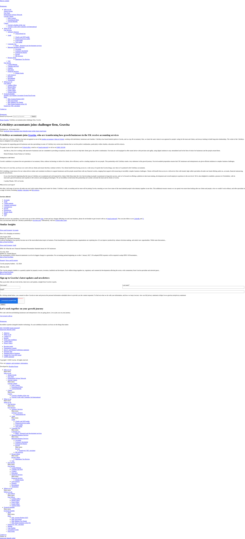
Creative (10, 68)
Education (11, 70)
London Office (12, 85)
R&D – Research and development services (28, 45)
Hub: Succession (13, 100)
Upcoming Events (22, 95)
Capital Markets (12, 64)
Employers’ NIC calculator (12, 106)
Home (2, 120)
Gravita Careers (8, 16)
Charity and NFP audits (22, 37)
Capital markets (8, 203)
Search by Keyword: (6, 116)
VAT (9, 61)
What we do (7, 28)
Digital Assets (19, 73)
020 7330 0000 (5, 328)
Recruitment (11, 78)
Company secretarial (10, 205)
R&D (5, 214)
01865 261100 (60, 147)
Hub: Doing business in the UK (17, 104)
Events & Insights (9, 94)
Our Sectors (7, 63)
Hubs (5, 97)
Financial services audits (22, 39)
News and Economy (6, 230)
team (41, 218)
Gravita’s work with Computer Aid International (22, 27)
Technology (11, 80)
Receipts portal (8, 346)
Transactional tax (20, 33)
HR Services (19, 56)
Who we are (7, 9)
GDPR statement (9, 357)
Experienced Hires (13, 20)
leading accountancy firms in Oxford (52, 139)
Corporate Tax (12, 44)
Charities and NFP (13, 66)
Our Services (8, 30)
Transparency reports (10, 348)
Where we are (8, 82)
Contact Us (7, 336)
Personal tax (7, 210)
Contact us (3, 109)
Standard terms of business (12, 353)
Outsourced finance (21, 52)
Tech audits (18, 42)
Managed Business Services (16, 47)
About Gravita (8, 11)
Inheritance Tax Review (22, 59)
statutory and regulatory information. (17, 363)
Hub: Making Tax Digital (15, 102)
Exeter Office (12, 90)
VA (5, 215)
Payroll (17, 54)
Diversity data (8, 351)
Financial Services (13, 71)
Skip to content (4, 1)
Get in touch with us (6, 316)
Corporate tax (8, 207)
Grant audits (19, 40)
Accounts (18, 49)
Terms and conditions (10, 340)
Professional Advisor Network (13, 14)
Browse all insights (5, 274)
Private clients (12, 57)
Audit (9, 35)
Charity (6, 23)
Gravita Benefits (13, 21)
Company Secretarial (21, 51)
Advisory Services (13, 32)
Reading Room (13, 366)
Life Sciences (12, 75)
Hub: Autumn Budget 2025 (16, 99)
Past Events (31, 95)
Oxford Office (12, 92)
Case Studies (13, 95)
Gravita (32, 135)
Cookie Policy (8, 341)
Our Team (7, 13)
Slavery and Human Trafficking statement (16, 350)
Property (10, 76)
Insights (6, 95)
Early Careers (12, 18)
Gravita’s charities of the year (16, 25)
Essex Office (11, 88)
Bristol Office (12, 87)
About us (6, 333)
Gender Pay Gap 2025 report (12, 355)
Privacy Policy (8, 343)
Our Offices (7, 83)
